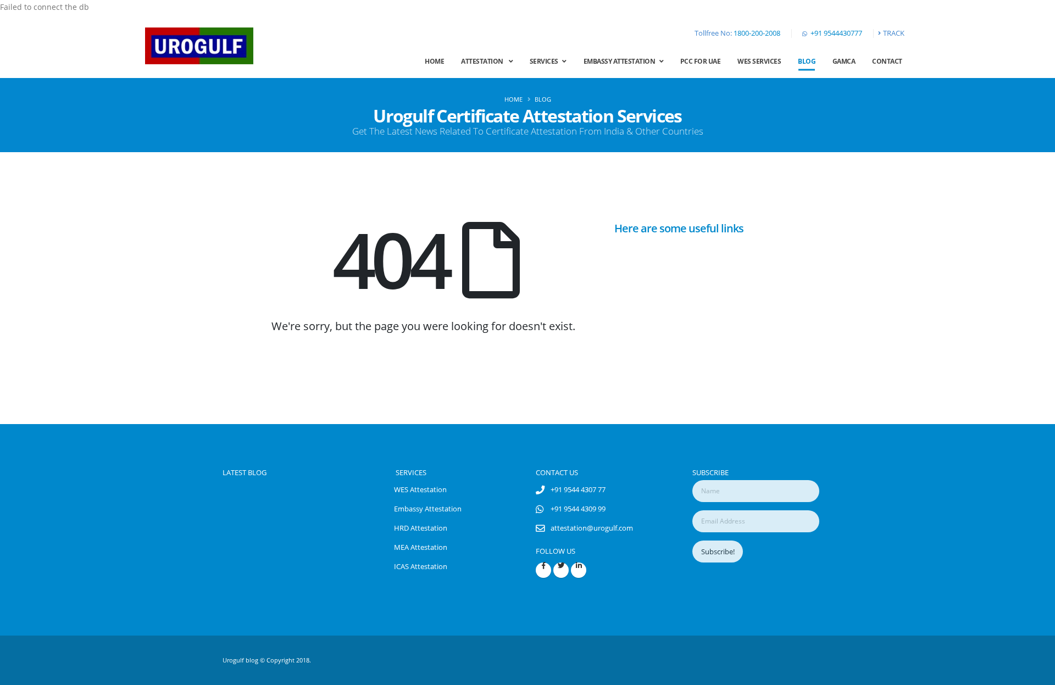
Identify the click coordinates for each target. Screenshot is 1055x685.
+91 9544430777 (836, 33)
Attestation (485, 61)
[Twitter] (561, 570)
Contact (887, 61)
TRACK (893, 33)
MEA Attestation (420, 547)
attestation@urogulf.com (592, 528)
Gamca (844, 61)
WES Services (759, 61)
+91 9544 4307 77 (578, 489)
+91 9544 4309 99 (578, 509)
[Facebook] (543, 570)
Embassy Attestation (621, 61)
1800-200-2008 (757, 33)
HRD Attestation (420, 528)
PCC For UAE (700, 61)
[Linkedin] (578, 570)
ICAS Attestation (420, 566)
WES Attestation (420, 489)
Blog (806, 61)
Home (434, 61)
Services (546, 61)
